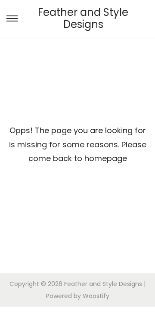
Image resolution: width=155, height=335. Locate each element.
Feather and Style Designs (83, 18)
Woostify (96, 296)
